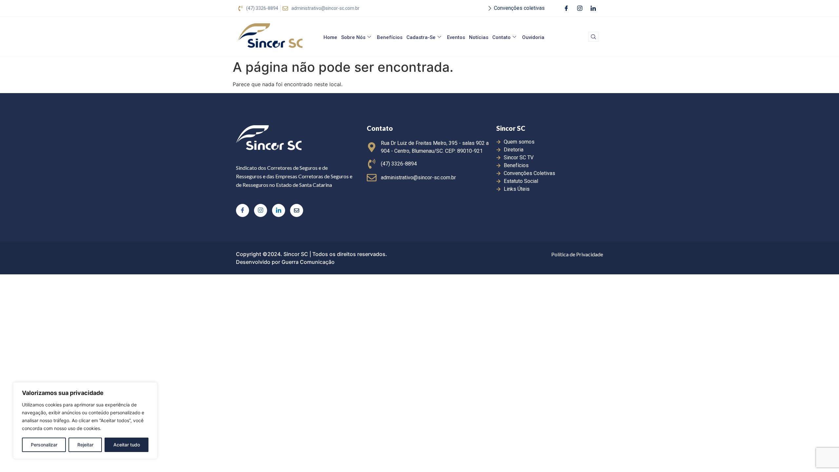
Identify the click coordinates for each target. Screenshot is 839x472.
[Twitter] (296, 210)
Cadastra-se (421, 37)
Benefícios (389, 37)
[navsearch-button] (593, 37)
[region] (85, 420)
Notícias (478, 37)
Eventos (456, 37)
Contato (501, 37)
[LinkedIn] (593, 8)
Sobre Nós (353, 37)
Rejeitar (85, 444)
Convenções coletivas (519, 8)
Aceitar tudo (126, 444)
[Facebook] (566, 8)
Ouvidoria (533, 37)
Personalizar (44, 444)
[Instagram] (580, 8)
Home (330, 37)
